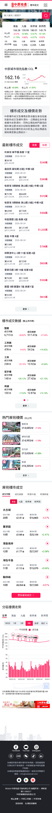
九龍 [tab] (23, 615)
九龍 (20, 502)
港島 (14, 502)
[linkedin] (41, 756)
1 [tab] (24, 400)
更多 (25, 309)
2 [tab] (27, 400)
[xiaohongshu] (18, 756)
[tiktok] (33, 756)
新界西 (37, 502)
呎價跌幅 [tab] (44, 494)
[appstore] (19, 780)
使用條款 (19, 803)
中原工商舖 (26, 799)
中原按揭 (37, 799)
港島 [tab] (13, 615)
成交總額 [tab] (19, 494)
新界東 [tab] (33, 615)
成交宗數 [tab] (6, 494)
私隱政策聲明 (31, 803)
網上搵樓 (15, 799)
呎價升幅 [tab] (31, 494)
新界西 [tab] (44, 615)
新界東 (28, 502)
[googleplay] (26, 780)
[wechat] (26, 756)
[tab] (34, 145)
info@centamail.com (29, 774)
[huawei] (33, 780)
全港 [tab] (4, 615)
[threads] (11, 756)
